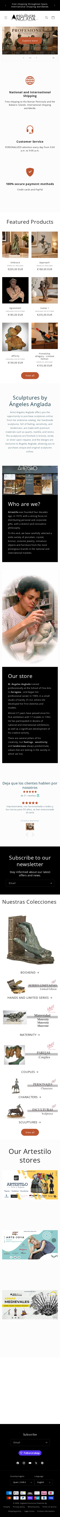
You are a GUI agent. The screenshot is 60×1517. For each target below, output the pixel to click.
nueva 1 (44, 308)
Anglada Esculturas (28, 1503)
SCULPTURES (28, 1122)
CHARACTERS (28, 1097)
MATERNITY (28, 1035)
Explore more (30, 40)
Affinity (15, 356)
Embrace (15, 262)
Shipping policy (14, 1511)
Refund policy (34, 1507)
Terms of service (49, 1507)
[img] (30, 792)
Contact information (46, 1511)
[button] (6, 17)
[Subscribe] (51, 883)
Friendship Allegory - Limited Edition (44, 356)
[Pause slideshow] (54, 58)
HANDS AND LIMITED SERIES (28, 998)
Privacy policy (19, 1507)
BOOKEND (28, 972)
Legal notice (29, 1511)
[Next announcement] (54, 5)
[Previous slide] (23, 58)
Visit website (30, 1198)
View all (30, 375)
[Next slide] (36, 58)
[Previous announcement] (5, 5)
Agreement (15, 308)
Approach (44, 262)
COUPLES (28, 1072)
